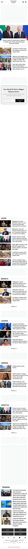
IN (15, 542)
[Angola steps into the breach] (14, 368)
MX (19, 542)
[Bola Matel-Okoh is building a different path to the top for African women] (14, 342)
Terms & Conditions (14, 540)
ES (13, 542)
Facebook (3, 537)
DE (10, 542)
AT (8, 542)
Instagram (14, 537)
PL (24, 542)
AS (6, 542)
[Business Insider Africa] (14, 1)
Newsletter (25, 537)
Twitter (8, 537)
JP (17, 542)
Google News (19, 537)
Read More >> (14, 306)
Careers (7, 533)
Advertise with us (8, 540)
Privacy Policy (21, 540)
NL (22, 542)
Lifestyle (20, 533)
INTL (4, 542)
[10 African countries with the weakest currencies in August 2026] (14, 51)
